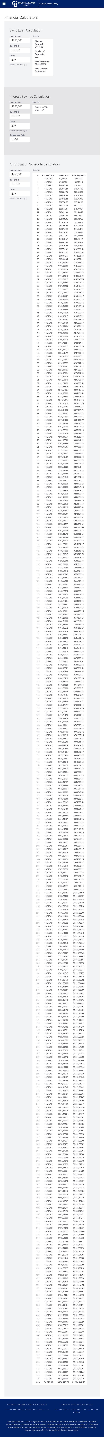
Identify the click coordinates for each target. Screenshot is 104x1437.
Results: (36, 36)
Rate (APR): (15, 46)
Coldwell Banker (16, 1404)
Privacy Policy (85, 1404)
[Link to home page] (25, 4)
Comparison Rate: (17, 135)
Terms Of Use (68, 1404)
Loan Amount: (16, 36)
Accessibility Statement (68, 1409)
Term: (12, 56)
